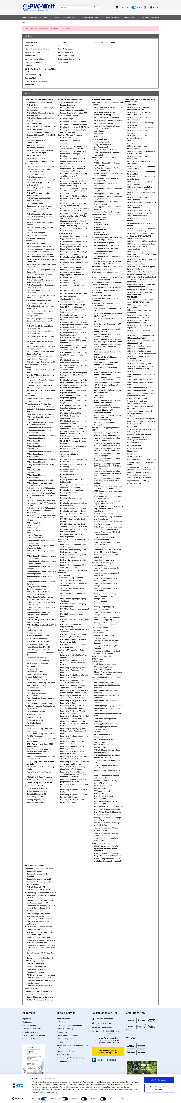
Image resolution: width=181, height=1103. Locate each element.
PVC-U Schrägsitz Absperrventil (39, 217)
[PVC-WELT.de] (38, 7)
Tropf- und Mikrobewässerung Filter (141, 419)
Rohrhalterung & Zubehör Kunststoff (39, 868)
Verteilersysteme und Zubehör (139, 435)
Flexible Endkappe (34, 723)
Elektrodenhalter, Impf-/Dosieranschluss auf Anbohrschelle (37, 693)
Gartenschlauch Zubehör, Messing (107, 123)
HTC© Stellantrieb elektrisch (38, 788)
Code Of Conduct (65, 49)
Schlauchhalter (100, 136)
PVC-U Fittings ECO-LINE (37, 158)
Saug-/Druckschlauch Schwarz (106, 150)
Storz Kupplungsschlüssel (70, 580)
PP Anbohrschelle (34, 401)
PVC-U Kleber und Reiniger (37, 663)
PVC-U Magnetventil (35, 203)
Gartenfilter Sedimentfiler (37, 658)
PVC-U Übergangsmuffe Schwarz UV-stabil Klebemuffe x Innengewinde (40, 313)
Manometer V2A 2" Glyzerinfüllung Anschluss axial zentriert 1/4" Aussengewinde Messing (73, 183)
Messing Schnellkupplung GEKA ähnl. (73, 302)
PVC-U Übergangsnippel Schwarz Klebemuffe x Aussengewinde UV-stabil (40, 321)
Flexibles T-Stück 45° (35, 720)
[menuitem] (34, 17)
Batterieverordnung (66, 56)
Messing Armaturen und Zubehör (73, 121)
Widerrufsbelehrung (32, 52)
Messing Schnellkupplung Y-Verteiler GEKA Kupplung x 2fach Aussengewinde (74, 367)
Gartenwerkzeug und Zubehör (139, 478)
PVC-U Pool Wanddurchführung (39, 703)
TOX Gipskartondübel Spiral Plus (39, 986)
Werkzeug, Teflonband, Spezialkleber (41, 390)
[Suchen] (95, 7)
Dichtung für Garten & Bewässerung (41, 780)
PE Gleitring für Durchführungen (39, 777)
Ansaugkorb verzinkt (100, 628)
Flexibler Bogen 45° (34, 714)
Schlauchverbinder (101, 815)
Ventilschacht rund (34, 630)
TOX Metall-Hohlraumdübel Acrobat (41, 975)
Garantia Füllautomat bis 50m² (139, 379)
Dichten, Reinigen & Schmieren (39, 674)
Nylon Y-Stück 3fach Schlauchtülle (107, 812)
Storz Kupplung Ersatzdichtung (106, 724)
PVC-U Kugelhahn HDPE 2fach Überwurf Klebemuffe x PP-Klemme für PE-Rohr (41, 495)
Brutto (139, 7)
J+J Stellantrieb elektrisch (37, 791)
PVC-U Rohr (31, 105)
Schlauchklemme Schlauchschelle (107, 402)
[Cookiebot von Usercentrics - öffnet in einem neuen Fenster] (18, 1098)
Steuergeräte (132, 451)
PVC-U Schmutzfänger (36, 233)
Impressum (62, 42)
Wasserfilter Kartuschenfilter (36, 639)
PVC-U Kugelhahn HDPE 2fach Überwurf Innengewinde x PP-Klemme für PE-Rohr (41, 503)
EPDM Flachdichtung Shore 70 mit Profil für (40, 751)
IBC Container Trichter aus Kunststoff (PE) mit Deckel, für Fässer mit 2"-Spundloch (141, 279)
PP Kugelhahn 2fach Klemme (38, 438)
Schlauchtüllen (97, 732)
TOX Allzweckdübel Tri (35, 964)
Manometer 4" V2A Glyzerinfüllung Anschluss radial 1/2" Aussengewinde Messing (73, 191)
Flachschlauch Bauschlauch (103, 269)
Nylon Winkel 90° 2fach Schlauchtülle (108, 806)
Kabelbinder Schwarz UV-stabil (39, 879)
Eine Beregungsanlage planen (103, 42)
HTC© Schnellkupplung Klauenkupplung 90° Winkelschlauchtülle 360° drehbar (74, 355)
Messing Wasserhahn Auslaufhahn (73, 124)
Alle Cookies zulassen (159, 1080)
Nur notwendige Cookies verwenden (159, 1088)
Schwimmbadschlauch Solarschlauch (106, 288)
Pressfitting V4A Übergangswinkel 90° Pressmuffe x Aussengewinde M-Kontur (74, 731)
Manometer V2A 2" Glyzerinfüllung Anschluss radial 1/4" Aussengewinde (73, 176)
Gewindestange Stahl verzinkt (38, 914)
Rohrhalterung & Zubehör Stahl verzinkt (40, 893)
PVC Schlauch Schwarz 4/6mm (106, 248)
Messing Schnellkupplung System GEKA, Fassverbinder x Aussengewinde (107, 544)
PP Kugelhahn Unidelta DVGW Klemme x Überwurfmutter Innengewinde (38, 614)
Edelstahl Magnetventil (36, 802)
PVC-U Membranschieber (37, 177)
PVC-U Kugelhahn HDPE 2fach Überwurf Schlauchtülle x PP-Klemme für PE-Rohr (41, 518)
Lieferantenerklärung (33, 75)
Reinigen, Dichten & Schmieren (37, 994)
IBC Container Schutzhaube (138, 372)
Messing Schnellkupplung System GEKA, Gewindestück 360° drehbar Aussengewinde (107, 473)
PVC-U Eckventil (33, 220)
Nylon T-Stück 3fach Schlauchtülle (107, 809)
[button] (133, 7)
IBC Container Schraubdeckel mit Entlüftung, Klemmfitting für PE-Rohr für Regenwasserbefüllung (141, 254)
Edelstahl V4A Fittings (69, 138)
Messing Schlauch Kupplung (71, 490)
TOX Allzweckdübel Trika (36, 967)
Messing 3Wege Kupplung (104, 609)
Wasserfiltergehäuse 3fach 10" (38, 650)
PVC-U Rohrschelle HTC (36, 887)
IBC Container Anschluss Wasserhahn (140, 294)
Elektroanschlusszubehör (137, 457)
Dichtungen (29, 726)
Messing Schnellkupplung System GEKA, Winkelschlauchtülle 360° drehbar (107, 480)
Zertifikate (29, 66)
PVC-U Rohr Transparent (36, 243)
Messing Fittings (66, 119)
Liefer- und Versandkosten (35, 59)
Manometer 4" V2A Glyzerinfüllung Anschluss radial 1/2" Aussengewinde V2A (73, 198)
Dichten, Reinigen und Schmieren (40, 1000)
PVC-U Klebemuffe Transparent (39, 246)
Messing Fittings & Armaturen (69, 116)
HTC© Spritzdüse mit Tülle (70, 413)
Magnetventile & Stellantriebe (36, 786)
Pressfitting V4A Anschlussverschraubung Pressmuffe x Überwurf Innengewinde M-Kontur (74, 774)
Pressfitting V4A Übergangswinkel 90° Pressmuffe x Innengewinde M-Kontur (74, 723)
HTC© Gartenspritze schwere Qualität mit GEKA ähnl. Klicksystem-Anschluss (74, 441)
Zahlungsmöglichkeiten (34, 62)
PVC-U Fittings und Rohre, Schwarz (38, 300)
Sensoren (131, 454)
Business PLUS (30, 78)
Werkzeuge (31, 666)
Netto (129, 7)
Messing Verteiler (67, 277)
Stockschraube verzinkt (36, 911)
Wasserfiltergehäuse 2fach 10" (38, 647)
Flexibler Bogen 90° (34, 717)
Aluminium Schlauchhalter (70, 299)
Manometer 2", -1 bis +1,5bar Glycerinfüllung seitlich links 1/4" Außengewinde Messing (74, 216)
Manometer (62, 143)
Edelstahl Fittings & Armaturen (70, 135)
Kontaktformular (31, 42)
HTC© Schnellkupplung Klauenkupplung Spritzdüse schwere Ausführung (108, 508)
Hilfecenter (29, 46)
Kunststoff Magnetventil (36, 794)
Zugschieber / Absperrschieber (39, 206)
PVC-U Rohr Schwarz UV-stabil (39, 303)
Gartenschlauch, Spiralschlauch (106, 118)
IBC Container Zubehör (134, 104)
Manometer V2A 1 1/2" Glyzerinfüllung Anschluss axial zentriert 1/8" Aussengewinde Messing (73, 168)
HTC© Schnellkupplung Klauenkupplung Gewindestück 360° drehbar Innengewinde (74, 340)
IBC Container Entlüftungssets (139, 364)
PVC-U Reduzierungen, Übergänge (40, 118)
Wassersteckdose (134, 483)
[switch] (65, 1098)
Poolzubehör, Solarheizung (35, 677)
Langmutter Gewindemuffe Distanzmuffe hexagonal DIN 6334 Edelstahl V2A (41, 948)
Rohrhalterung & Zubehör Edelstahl (38, 927)
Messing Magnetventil (35, 800)
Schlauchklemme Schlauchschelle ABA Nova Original (107, 346)
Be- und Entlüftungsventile (37, 174)
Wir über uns (63, 46)
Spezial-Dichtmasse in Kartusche (40, 997)
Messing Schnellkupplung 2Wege (73, 508)
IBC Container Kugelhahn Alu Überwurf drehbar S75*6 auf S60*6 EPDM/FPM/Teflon (141, 236)
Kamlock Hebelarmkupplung (69, 102)
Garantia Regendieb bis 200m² (139, 387)
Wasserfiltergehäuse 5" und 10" (39, 644)
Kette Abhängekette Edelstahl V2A (40, 958)
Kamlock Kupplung (72, 110)
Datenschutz (30, 56)
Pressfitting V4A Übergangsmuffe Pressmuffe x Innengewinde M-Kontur (73, 662)
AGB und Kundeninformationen (37, 49)
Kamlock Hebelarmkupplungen (104, 664)
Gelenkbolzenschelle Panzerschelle (107, 417)
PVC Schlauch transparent (104, 243)
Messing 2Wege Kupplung (104, 607)
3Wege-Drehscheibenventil (37, 236)
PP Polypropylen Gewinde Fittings (40, 398)
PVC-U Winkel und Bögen (37, 124)
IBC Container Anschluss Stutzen (140, 128)
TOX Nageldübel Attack (36, 969)
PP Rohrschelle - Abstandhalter (39, 890)
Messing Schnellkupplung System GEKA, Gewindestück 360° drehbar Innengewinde (107, 466)
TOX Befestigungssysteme (35, 961)
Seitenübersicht (64, 62)
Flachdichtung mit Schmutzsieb (39, 783)
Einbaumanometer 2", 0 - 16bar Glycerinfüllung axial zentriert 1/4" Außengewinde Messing (74, 223)
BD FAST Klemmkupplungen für (106, 848)
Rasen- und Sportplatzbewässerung (141, 460)
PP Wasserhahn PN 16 (35, 538)
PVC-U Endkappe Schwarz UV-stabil (41, 362)
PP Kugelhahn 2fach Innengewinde (40, 427)
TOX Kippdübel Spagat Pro (37, 972)
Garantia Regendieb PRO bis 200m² (141, 390)
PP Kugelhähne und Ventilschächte (38, 404)
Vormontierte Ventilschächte (38, 636)
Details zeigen (115, 1099)
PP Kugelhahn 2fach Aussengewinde (41, 435)
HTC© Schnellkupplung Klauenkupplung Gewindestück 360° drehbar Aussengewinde (74, 347)
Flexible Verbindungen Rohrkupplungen (40, 706)
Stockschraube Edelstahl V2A (38, 938)
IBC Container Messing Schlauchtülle (141, 202)
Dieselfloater (29, 85)
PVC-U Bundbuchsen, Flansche (39, 132)
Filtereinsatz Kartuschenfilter (38, 641)
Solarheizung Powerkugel (37, 680)
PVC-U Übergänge (34, 121)
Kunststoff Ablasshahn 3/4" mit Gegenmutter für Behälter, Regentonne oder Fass (41, 409)
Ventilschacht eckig (34, 633)
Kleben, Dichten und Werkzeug (37, 661)
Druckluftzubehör (65, 234)
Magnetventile (132, 427)
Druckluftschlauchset (68, 296)
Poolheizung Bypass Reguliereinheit (41, 683)
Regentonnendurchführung (138, 481)
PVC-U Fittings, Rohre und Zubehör (38, 102)
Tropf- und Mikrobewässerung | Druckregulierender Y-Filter (139, 413)
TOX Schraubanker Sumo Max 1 (39, 978)
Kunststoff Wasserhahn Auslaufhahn (41, 414)
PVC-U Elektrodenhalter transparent (41, 214)
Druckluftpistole (66, 291)
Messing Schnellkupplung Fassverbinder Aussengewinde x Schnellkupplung (74, 433)
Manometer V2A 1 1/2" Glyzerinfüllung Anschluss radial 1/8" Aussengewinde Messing (74, 161)
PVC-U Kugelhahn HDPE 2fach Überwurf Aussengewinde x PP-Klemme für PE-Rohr (41, 510)
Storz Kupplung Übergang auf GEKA (108, 706)
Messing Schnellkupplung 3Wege (73, 511)
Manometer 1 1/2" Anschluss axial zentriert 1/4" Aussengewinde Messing (73, 153)
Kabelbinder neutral (34, 871)
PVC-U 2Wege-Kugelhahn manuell (40, 166)
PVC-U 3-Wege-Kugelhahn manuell (41, 180)
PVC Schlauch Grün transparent (106, 245)
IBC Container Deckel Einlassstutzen (141, 241)
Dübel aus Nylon (31, 989)
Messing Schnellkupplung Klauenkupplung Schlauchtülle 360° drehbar (73, 317)
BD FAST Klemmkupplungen (103, 843)
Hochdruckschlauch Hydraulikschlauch (107, 267)
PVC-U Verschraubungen (37, 129)
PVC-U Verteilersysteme (36, 156)
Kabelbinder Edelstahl (35, 930)
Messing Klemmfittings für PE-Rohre (74, 127)
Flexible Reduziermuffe (36, 712)
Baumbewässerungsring (101, 295)
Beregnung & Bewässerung (136, 398)
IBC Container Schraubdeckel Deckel (141, 244)
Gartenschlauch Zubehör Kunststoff (108, 120)
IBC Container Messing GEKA (138, 210)
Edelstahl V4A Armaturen (70, 141)
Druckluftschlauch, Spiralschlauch (73, 293)
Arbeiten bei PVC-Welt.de (68, 52)
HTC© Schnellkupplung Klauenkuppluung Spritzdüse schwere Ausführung (74, 408)
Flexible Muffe (32, 709)
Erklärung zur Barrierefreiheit (69, 59)
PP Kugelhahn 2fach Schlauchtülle (40, 480)
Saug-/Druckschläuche (101, 142)
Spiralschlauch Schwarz (101, 139)
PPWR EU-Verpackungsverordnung (38, 81)
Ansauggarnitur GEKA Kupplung (106, 194)
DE (120, 7)
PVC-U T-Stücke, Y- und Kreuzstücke (41, 127)
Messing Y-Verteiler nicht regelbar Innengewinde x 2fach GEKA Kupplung (73, 375)
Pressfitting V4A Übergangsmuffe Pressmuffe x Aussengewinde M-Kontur (73, 670)
